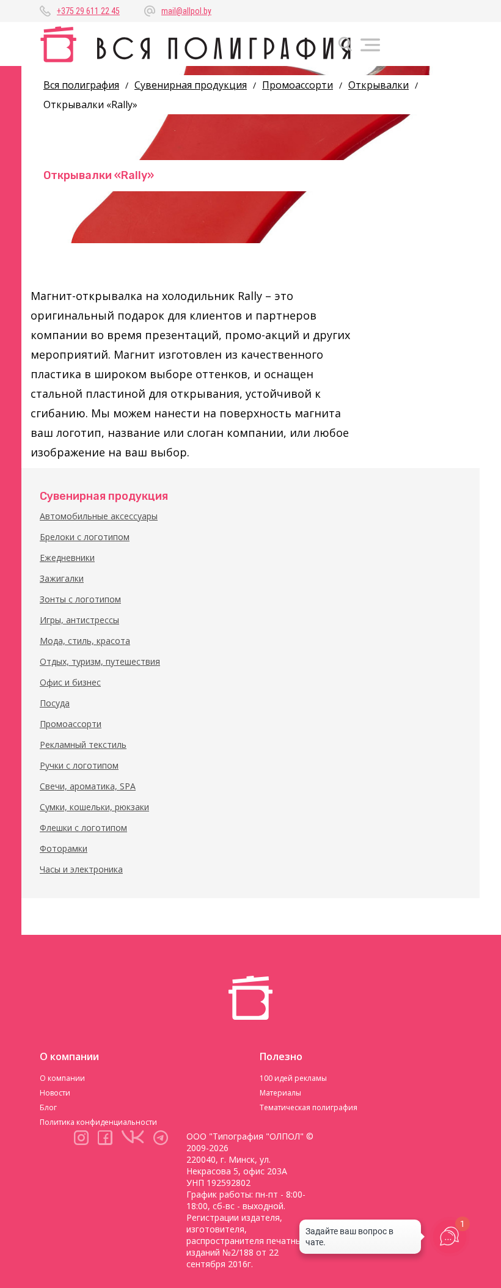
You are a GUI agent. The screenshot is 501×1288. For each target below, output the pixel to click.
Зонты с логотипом (80, 599)
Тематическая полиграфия (308, 1107)
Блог (48, 1107)
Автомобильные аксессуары (99, 516)
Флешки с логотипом (83, 827)
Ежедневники (67, 557)
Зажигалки (62, 578)
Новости (55, 1093)
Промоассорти (70, 724)
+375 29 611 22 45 (88, 11)
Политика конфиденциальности (98, 1122)
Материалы (280, 1093)
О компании (62, 1078)
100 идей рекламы (293, 1078)
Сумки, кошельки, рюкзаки (94, 807)
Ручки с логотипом (79, 765)
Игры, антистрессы (79, 620)
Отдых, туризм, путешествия (100, 661)
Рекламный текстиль (83, 744)
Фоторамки (63, 848)
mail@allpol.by (186, 11)
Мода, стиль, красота (85, 640)
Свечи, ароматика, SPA (88, 786)
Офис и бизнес (70, 682)
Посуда (55, 703)
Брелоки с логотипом (85, 537)
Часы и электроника (81, 869)
